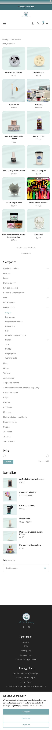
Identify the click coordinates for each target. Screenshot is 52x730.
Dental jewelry (9, 283)
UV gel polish (10, 353)
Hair (5, 298)
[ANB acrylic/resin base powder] (13, 122)
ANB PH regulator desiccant (14, 171)
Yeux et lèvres (9, 442)
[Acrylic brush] (13, 90)
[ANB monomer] (38, 122)
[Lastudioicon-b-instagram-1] (29, 627)
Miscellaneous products (15, 335)
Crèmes (6, 402)
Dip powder (10, 317)
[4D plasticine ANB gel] (13, 58)
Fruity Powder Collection (38, 203)
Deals (5, 278)
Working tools (11, 358)
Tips (7, 344)
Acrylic (8, 313)
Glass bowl (38, 235)
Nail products (9, 307)
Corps (5, 397)
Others (6, 368)
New (5, 363)
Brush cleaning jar (38, 171)
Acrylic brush (14, 104)
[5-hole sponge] (38, 58)
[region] (26, 711)
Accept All (26, 712)
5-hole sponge (38, 72)
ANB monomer (38, 136)
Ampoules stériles (11, 383)
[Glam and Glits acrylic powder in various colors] (13, 220)
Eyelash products (10, 288)
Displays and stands (13, 322)
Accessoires (8, 378)
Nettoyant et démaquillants (15, 417)
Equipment (10, 326)
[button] (4, 23)
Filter (8, 462)
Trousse (6, 437)
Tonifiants (7, 432)
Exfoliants (7, 407)
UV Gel (8, 349)
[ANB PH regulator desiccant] (13, 156)
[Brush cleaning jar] (38, 156)
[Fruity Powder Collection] (38, 188)
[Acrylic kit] (38, 90)
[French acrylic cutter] (13, 188)
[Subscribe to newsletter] (45, 568)
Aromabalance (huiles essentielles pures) (21, 388)
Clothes (6, 273)
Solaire (6, 427)
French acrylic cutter (14, 203)
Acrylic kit (38, 104)
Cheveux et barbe (10, 393)
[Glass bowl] (38, 220)
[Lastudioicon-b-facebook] (23, 627)
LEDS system (9, 303)
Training (6, 373)
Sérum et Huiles (10, 422)
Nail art (8, 340)
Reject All (26, 725)
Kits (7, 331)
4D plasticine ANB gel (13, 72)
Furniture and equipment (13, 293)
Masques (7, 412)
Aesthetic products (11, 268)
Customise (26, 718)
